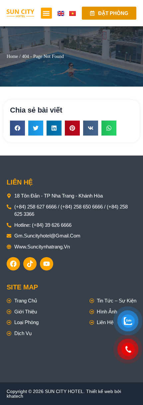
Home (12, 56)
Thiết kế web (99, 391)
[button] (46, 13)
